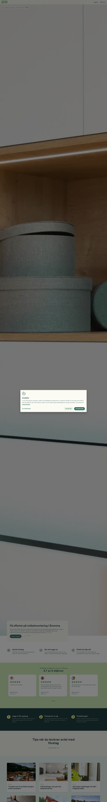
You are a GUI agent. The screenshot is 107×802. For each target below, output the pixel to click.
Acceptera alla (79, 408)
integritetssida (26, 404)
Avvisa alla (68, 408)
